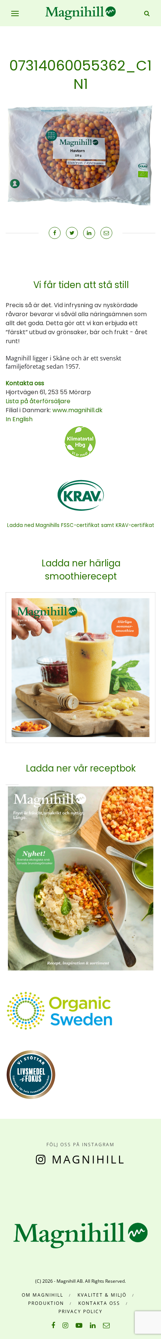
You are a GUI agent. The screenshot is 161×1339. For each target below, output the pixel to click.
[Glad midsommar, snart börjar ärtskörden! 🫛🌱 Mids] (42, 1187)
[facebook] (53, 1325)
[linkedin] (92, 1325)
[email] (106, 1325)
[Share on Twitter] (72, 233)
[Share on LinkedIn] (89, 233)
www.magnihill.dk (77, 410)
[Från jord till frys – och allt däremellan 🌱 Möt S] (82, 1187)
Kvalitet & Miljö (102, 1295)
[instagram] (65, 1325)
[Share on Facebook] (55, 233)
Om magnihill (42, 1295)
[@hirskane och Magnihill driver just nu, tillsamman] (62, 1187)
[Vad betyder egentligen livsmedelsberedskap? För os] (22, 1187)
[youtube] (79, 1325)
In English (19, 419)
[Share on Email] (106, 233)
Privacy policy (80, 1311)
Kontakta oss (99, 1303)
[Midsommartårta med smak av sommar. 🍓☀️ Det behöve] (2, 1187)
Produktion (46, 1303)
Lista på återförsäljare (38, 401)
